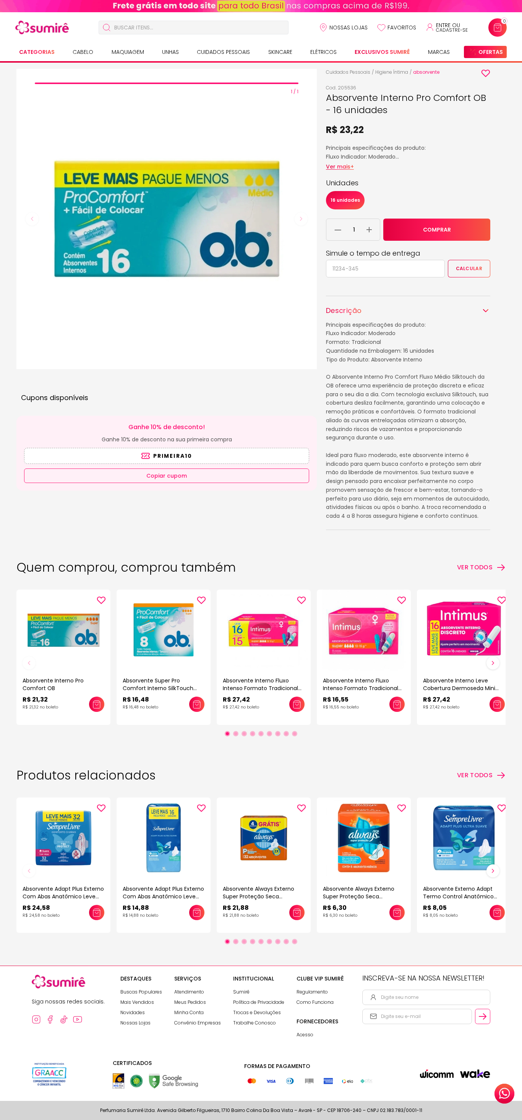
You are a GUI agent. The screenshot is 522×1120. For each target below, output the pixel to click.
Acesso (305, 1034)
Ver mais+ (340, 166)
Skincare (280, 52)
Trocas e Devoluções (257, 1012)
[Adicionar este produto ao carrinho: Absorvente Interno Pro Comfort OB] (96, 704)
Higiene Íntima (391, 72)
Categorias (37, 52)
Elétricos (323, 52)
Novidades (132, 1012)
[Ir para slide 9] (294, 733)
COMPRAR (437, 229)
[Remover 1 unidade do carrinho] (338, 229)
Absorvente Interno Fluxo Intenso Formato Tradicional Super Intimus (260, 688)
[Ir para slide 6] (269, 733)
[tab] (166, 83)
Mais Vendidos (137, 1002)
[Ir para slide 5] (261, 733)
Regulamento (312, 992)
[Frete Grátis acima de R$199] (261, 6)
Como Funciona (315, 1002)
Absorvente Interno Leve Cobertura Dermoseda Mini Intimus (459, 688)
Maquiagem (128, 52)
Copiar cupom (166, 476)
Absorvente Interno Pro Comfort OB (53, 684)
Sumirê (241, 992)
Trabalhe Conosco (254, 1023)
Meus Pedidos (190, 1002)
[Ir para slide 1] (227, 733)
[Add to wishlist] (485, 73)
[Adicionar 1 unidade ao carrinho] (369, 229)
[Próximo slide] (492, 662)
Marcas (439, 52)
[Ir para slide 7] (277, 733)
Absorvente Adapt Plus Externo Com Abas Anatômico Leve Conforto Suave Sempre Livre (63, 896)
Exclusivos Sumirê (382, 52)
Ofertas (490, 52)
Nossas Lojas (348, 27)
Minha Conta (189, 1012)
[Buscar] (106, 27)
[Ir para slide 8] (286, 733)
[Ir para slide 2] (235, 733)
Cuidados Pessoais (223, 52)
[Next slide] (301, 218)
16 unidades (345, 200)
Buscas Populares (141, 992)
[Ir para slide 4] (252, 733)
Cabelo (83, 52)
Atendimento (189, 992)
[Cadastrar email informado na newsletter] (482, 1016)
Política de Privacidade (258, 1002)
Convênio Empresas (197, 1023)
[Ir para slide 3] (244, 733)
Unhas (170, 52)
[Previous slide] (32, 218)
